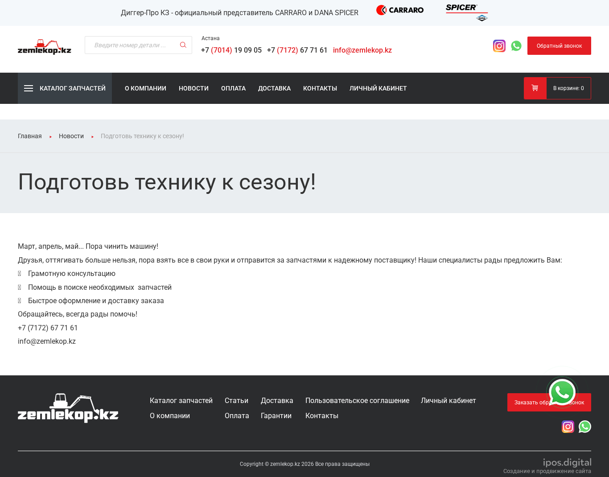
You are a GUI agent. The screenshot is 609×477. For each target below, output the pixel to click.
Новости (194, 88)
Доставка (274, 88)
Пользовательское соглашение (357, 400)
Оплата (233, 88)
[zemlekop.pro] (68, 408)
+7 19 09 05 (233, 50)
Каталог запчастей (181, 400)
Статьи (236, 400)
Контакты (320, 88)
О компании (145, 88)
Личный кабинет (378, 88)
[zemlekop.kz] (44, 47)
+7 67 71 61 (299, 50)
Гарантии (276, 415)
